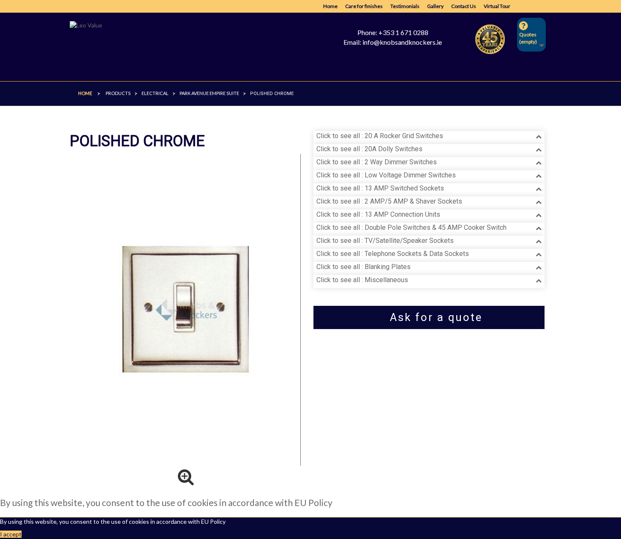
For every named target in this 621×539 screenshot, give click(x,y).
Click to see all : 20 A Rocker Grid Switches (379, 136)
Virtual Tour (497, 6)
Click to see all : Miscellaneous (362, 280)
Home (330, 6)
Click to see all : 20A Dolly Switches (369, 149)
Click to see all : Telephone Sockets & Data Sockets (392, 254)
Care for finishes (364, 6)
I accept (11, 534)
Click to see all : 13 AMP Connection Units (378, 214)
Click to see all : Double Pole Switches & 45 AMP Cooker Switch (411, 227)
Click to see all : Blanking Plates (363, 267)
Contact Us (463, 6)
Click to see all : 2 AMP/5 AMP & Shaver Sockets (389, 201)
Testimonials (404, 6)
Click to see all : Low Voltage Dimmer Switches (386, 175)
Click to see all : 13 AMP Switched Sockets (380, 188)
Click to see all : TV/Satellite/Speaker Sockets (385, 241)
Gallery (435, 6)
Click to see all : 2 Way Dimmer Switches (376, 162)
